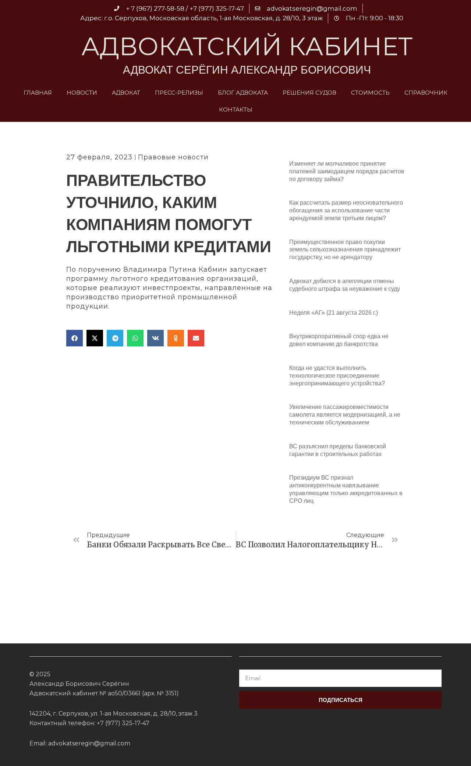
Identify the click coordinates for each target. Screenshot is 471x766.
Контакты (235, 109)
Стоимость (370, 92)
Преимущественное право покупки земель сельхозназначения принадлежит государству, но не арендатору (345, 250)
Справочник (425, 92)
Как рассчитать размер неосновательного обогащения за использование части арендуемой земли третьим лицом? (346, 210)
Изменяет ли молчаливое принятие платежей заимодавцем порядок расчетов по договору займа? (346, 171)
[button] (74, 338)
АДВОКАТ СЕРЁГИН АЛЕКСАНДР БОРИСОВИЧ (247, 70)
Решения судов (309, 92)
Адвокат (126, 92)
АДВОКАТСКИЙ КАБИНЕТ (246, 46)
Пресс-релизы (179, 92)
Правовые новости (173, 157)
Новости (82, 92)
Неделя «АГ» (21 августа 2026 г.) (333, 313)
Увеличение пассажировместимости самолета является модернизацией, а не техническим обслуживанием (344, 415)
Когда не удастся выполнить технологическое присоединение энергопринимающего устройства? (337, 375)
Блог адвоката (243, 92)
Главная (38, 92)
